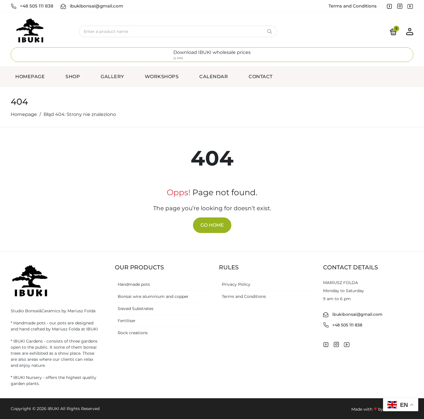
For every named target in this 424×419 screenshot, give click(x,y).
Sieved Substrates (135, 308)
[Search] (269, 31)
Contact (261, 76)
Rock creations (133, 332)
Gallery (112, 76)
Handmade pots (134, 284)
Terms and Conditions (353, 6)
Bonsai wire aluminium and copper (153, 296)
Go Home (212, 225)
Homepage (30, 76)
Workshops (162, 76)
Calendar (213, 76)
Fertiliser (127, 320)
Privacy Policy (236, 284)
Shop (72, 76)
